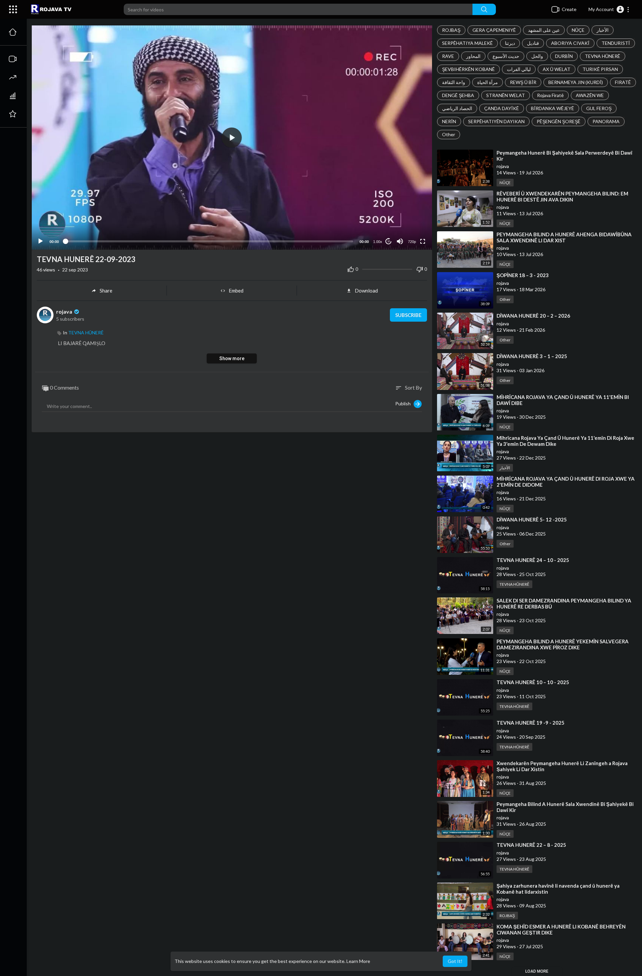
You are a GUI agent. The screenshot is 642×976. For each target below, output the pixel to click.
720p (412, 242)
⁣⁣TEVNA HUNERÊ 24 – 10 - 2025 (533, 560)
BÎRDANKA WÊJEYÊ (552, 108)
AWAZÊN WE (590, 95)
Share (106, 291)
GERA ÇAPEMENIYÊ (494, 30)
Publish (404, 403)
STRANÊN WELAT (505, 95)
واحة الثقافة (453, 82)
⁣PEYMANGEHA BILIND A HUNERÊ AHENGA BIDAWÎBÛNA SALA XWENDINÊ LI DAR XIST (564, 237)
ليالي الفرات (519, 69)
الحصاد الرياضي (457, 108)
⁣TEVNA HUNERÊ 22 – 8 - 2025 (531, 845)
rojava (64, 311)
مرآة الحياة (487, 82)
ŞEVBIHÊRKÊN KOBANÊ (468, 69)
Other (448, 134)
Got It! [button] (455, 961)
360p (410, 225)
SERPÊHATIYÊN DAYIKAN (496, 121)
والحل (537, 56)
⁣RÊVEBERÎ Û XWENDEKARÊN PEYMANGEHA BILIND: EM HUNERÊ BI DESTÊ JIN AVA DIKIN (562, 196)
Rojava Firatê (550, 95)
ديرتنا (510, 43)
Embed (236, 291)
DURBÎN (564, 56)
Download (366, 291)
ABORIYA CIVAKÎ (570, 43)
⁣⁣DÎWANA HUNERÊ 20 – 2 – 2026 (533, 316)
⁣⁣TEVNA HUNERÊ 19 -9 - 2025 (530, 723)
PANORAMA (606, 121)
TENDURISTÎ (616, 43)
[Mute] (400, 241)
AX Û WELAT (556, 69)
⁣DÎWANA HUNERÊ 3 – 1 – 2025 (532, 356)
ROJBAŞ (451, 30)
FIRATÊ (623, 82)
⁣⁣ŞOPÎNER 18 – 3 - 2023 (523, 275)
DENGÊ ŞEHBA (458, 95)
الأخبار (603, 30)
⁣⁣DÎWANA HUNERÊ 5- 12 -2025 (532, 519)
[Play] (40, 241)
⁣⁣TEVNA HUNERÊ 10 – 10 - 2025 (533, 682)
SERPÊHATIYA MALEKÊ (467, 43)
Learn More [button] (358, 961)
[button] (609, 9)
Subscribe (408, 315)
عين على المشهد (544, 30)
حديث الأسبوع (506, 56)
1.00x (377, 242)
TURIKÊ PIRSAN (600, 69)
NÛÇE (578, 30)
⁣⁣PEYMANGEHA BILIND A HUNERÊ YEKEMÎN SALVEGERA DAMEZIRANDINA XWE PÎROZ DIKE (563, 644)
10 (388, 241)
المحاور (473, 56)
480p (410, 215)
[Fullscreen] (422, 241)
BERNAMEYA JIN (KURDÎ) (575, 82)
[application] (232, 137)
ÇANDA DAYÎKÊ (501, 108)
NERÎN (449, 121)
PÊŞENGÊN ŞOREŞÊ (558, 121)
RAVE (448, 56)
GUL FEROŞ (599, 108)
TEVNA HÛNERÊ (602, 56)
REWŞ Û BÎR (523, 82)
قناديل (533, 43)
